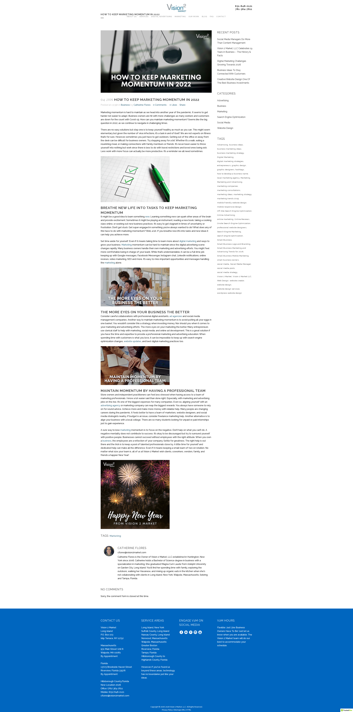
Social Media (223, 122)
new (147, 216)
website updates (132, 341)
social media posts (226, 268)
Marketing (126, 244)
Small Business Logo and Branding (233, 244)
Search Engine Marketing (229, 232)
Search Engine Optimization (231, 117)
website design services (228, 289)
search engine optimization (230, 236)
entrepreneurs (224, 165)
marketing (110, 262)
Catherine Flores (142, 105)
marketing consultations (228, 190)
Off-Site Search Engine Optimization (234, 211)
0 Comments (160, 105)
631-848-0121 (243, 6)
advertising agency (110, 405)
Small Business (224, 240)
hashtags (239, 170)
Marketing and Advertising (229, 182)
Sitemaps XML (179, 710)
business (106, 440)
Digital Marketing (225, 157)
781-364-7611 (243, 9)
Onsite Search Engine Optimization (233, 223)
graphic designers (225, 170)
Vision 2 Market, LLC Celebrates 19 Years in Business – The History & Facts (234, 52)
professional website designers (231, 227)
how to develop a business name (232, 174)
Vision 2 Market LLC (242, 276)
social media (223, 264)
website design (224, 285)
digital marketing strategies (230, 161)
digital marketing (187, 241)
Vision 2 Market (224, 276)
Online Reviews (242, 219)
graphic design (239, 165)
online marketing (225, 219)
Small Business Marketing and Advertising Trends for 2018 (231, 250)
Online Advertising (226, 215)
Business (125, 105)
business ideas (236, 145)
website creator (237, 281)
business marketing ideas (229, 149)
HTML (188, 710)
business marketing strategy (230, 153)
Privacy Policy (167, 710)
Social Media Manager (240, 264)
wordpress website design (229, 293)
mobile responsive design (229, 207)
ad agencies (175, 316)
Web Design (223, 281)
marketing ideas (224, 194)
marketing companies (227, 186)
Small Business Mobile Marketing (233, 256)
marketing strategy (243, 194)
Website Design (225, 128)
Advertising (223, 100)
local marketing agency (228, 178)
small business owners (228, 260)
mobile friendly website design (232, 203)
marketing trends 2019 (228, 199)
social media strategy (227, 272)
